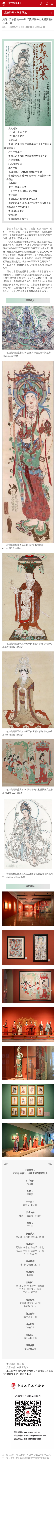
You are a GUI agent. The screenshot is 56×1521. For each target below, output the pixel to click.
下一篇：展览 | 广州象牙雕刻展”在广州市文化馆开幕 (25, 1458)
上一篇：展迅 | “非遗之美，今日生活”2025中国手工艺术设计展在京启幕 (28, 1455)
